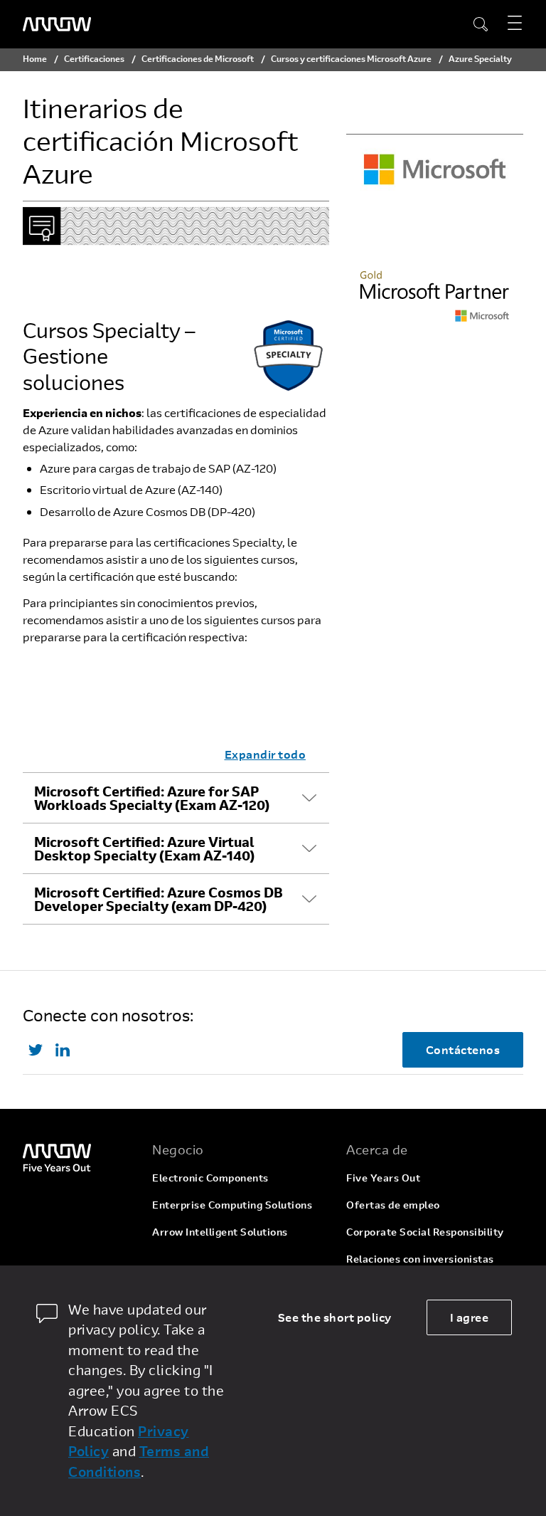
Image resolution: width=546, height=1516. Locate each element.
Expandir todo (265, 754)
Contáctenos (463, 1049)
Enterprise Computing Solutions (232, 1204)
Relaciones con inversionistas (420, 1258)
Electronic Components (210, 1177)
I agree (469, 1317)
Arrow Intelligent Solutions (220, 1231)
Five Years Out (383, 1177)
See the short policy (335, 1317)
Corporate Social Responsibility (425, 1231)
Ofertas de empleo (393, 1204)
